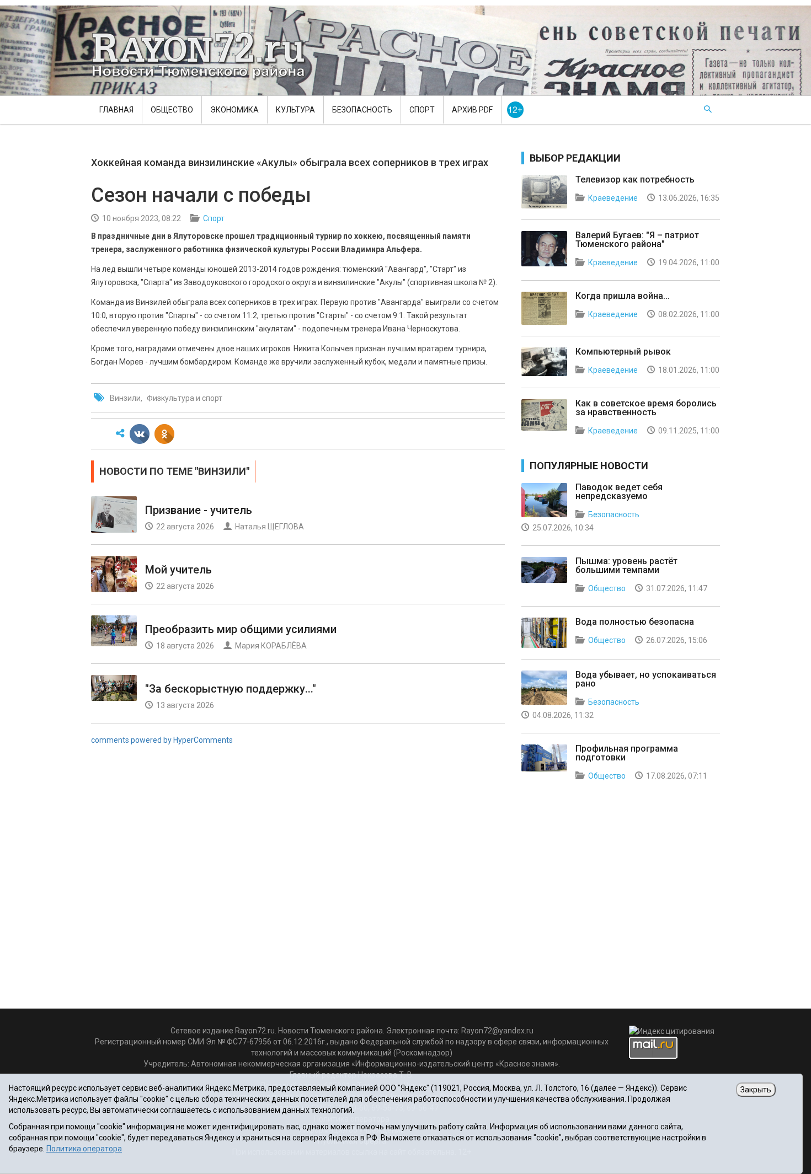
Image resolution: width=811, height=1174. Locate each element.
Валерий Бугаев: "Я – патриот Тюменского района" (637, 239)
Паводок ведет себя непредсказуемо (619, 491)
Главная (116, 109)
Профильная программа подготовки (626, 753)
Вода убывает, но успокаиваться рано (645, 679)
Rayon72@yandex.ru (497, 1030)
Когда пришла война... (622, 296)
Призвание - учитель (198, 510)
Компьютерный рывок (623, 351)
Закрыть (755, 1089)
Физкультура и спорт (184, 398)
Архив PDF (472, 109)
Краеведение (613, 198)
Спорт (422, 109)
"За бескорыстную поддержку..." (230, 688)
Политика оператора (84, 1148)
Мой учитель (178, 569)
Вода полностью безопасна (634, 622)
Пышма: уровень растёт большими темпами (626, 565)
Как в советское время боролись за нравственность (646, 407)
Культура (295, 109)
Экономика (234, 109)
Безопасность (362, 109)
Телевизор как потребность (635, 179)
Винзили (125, 398)
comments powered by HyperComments (162, 740)
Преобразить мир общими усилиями (241, 629)
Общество (172, 109)
